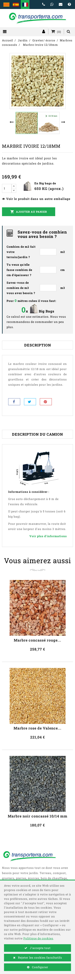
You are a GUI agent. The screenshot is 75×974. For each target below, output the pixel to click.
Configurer (39, 967)
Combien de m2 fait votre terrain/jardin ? (21, 252)
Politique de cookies (38, 938)
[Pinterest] (46, 401)
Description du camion (37, 434)
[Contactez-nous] (61, 4)
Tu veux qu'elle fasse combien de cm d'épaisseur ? (19, 270)
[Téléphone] (43, 4)
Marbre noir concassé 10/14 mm (37, 816)
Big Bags (46, 311)
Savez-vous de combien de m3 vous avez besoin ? (21, 288)
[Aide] (69, 4)
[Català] (6, 4)
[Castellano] (15, 4)
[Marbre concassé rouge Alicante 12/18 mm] (38, 608)
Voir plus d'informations (48, 536)
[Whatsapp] (52, 4)
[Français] (25, 4)
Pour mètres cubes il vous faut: (31, 300)
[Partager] (14, 401)
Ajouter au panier (28, 212)
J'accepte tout (40, 948)
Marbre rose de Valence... (37, 728)
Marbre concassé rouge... (37, 640)
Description (37, 345)
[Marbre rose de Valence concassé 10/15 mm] (38, 696)
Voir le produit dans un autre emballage (38, 199)
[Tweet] (30, 401)
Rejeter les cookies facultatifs (39, 957)
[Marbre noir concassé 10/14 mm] (38, 784)
